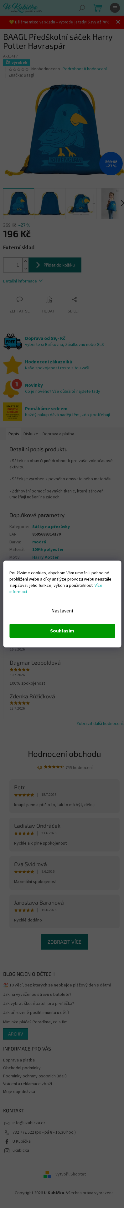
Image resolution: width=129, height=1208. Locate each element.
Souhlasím (62, 630)
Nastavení (62, 610)
